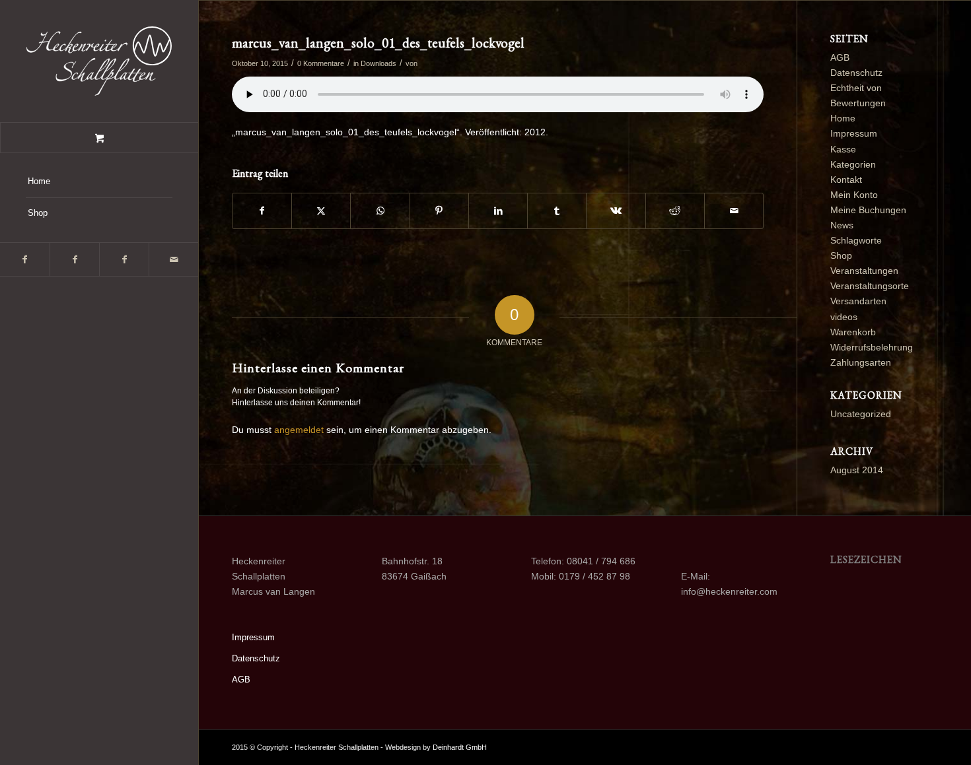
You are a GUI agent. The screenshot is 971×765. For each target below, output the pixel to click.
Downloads (378, 63)
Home (842, 118)
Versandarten (858, 301)
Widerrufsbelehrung (871, 347)
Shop (841, 255)
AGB (839, 57)
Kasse (843, 149)
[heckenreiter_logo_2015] (99, 61)
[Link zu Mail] (173, 259)
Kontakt (846, 179)
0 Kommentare (320, 63)
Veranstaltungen (864, 270)
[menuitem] (99, 182)
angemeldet (299, 429)
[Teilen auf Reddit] (675, 210)
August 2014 (856, 470)
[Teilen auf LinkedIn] (498, 210)
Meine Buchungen (868, 210)
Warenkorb (853, 332)
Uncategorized (860, 414)
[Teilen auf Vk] (616, 210)
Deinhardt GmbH (460, 747)
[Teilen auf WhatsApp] (380, 210)
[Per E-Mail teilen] (734, 210)
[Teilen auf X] (321, 210)
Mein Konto (854, 194)
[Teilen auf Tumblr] (557, 210)
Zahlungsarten (860, 362)
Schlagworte (856, 240)
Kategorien (853, 164)
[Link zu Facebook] (25, 259)
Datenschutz (856, 72)
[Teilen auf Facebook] (262, 210)
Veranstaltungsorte (869, 286)
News (841, 225)
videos (843, 317)
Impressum (853, 133)
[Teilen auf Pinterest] (439, 210)
